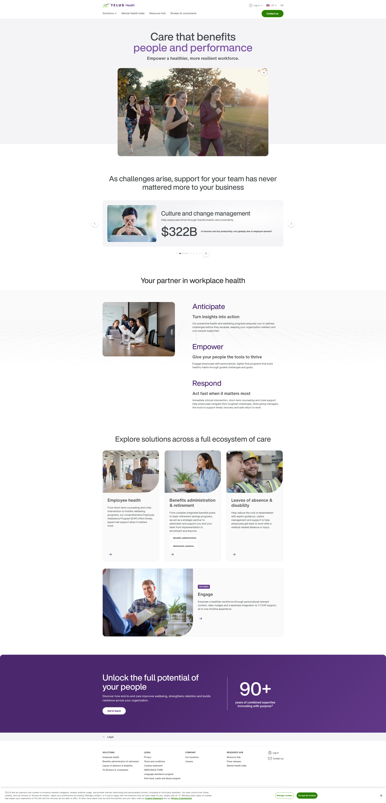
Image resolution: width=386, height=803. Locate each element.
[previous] (94, 223)
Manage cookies (284, 795)
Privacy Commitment (181, 798)
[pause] (206, 253)
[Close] (381, 795)
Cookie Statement (154, 798)
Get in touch (114, 711)
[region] (193, 795)
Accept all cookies (307, 795)
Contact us (272, 13)
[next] (291, 223)
